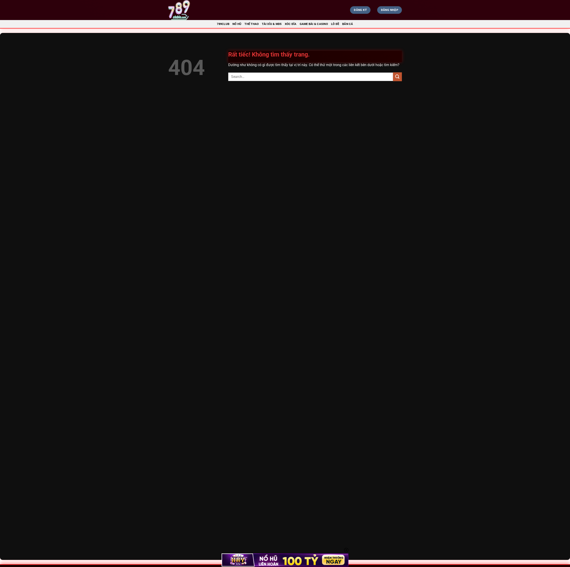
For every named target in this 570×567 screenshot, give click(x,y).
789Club (223, 24)
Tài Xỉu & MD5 (271, 24)
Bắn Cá (347, 24)
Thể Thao (251, 24)
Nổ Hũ (236, 24)
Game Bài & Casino (314, 24)
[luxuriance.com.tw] (204, 10)
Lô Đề (335, 24)
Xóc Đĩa (291, 24)
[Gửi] (397, 76)
